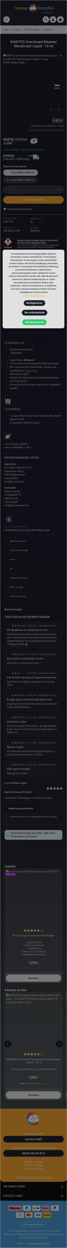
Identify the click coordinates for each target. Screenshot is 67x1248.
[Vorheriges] (51, 109)
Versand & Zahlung (19, 578)
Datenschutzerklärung (33, 295)
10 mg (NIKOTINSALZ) (22, 172)
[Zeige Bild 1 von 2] (57, 85)
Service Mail (33, 1139)
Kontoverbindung (18, 596)
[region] (33, 84)
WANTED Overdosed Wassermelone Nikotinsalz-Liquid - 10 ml (33, 1061)
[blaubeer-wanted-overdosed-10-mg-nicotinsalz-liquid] (33, 84)
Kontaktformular (42, 1177)
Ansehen (33, 978)
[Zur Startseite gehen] (34, 8)
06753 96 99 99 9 (33, 1153)
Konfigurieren (34, 303)
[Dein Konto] (53, 19)
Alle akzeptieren (34, 322)
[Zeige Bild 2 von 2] (57, 88)
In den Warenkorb (33, 199)
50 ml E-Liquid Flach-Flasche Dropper (34, 935)
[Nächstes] (58, 109)
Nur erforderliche (35, 312)
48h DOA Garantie (18, 541)
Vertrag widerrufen (34, 1224)
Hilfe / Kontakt (16, 587)
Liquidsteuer (31, 370)
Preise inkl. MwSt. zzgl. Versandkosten (47, 130)
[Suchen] (46, 19)
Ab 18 (12, 559)
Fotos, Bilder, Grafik (19, 550)
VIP (11, 568)
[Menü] (6, 19)
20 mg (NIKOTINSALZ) (22, 180)
